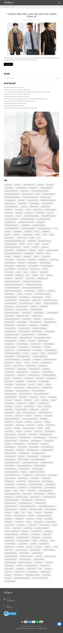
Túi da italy (27, 362)
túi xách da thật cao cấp (10, 440)
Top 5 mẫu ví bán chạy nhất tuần (12, 353)
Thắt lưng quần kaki (36, 347)
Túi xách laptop (20, 450)
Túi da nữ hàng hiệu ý (44, 381)
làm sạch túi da (19, 278)
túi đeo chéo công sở (19, 387)
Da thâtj (51, 234)
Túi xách (47, 428)
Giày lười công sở (21, 259)
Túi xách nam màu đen (24, 468)
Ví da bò (30, 512)
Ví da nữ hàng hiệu (35, 534)
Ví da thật (35, 540)
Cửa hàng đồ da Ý (41, 222)
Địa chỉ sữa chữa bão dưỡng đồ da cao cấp (14, 240)
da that (37, 234)
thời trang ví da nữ (9, 350)
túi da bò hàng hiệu (9, 356)
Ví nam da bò (39, 556)
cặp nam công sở (38, 209)
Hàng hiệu (35, 275)
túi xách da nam (32, 434)
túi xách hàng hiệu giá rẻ (47, 447)
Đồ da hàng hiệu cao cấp (44, 240)
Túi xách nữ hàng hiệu (47, 481)
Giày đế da (7, 256)
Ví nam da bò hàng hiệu (25, 559)
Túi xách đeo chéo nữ (36, 440)
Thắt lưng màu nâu (33, 325)
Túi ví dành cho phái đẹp (28, 428)
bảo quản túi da (24, 191)
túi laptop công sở (21, 403)
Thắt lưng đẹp (37, 319)
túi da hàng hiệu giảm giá (50, 359)
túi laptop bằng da (9, 403)
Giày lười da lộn (31, 259)
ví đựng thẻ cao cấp (43, 543)
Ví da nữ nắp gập (36, 537)
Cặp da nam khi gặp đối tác (11, 206)
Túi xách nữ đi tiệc (21, 481)
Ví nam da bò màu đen (39, 559)
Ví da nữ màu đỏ (46, 534)
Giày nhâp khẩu (8, 275)
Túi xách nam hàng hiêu (40, 465)
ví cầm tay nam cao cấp (21, 496)
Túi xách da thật (52, 437)
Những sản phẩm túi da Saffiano (12, 287)
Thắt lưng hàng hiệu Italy (35, 322)
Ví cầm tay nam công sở (49, 496)
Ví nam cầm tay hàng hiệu (11, 556)
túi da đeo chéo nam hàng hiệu (12, 359)
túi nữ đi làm (38, 422)
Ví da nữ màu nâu (9, 537)
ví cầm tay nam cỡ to (35, 496)
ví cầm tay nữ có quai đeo (36, 509)
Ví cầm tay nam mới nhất (10, 509)
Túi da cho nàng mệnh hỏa (23, 356)
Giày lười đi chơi (42, 259)
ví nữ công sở (8, 571)
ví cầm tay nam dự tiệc (10, 503)
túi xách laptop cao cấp (32, 450)
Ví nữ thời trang (46, 575)
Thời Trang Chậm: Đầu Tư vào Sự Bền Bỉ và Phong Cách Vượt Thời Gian (20, 101)
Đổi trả (32, 626)
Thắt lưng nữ (31, 340)
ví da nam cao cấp (51, 521)
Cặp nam (28, 209)
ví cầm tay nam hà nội (40, 503)
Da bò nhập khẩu (17, 231)
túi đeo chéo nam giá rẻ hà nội (41, 393)
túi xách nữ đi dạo (46, 478)
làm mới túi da (8, 278)
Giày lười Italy (21, 262)
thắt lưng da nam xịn (36, 315)
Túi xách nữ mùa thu (50, 484)
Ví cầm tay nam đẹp (40, 500)
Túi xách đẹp (8, 443)
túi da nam (7, 365)
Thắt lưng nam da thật (37, 331)
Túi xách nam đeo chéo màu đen (12, 462)
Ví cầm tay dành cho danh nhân (12, 493)
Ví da (23, 512)
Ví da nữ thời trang (9, 540)
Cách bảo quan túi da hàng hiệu (30, 197)
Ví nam (55, 546)
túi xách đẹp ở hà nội (32, 443)
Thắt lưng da (33, 306)
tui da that (31, 384)
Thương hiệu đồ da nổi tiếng (23, 350)
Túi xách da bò (28, 431)
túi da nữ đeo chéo (51, 378)
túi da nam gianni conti (22, 372)
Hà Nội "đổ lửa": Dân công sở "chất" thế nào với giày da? (16, 96)
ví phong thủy (8, 578)
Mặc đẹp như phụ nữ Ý (42, 278)
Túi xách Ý (7, 490)
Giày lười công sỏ (9, 259)
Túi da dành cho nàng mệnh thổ (40, 356)
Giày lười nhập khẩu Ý (10, 269)
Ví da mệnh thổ (8, 521)
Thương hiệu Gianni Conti (51, 350)
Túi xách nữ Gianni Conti (34, 481)
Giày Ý (28, 275)
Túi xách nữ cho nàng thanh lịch (12, 475)
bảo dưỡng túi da (33, 187)
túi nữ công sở (19, 415)
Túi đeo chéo (8, 387)
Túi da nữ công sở (29, 378)
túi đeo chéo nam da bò (10, 393)
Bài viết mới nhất (10, 83)
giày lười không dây (32, 262)
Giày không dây (27, 256)
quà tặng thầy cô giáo (37, 297)
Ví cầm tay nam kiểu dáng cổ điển (28, 506)
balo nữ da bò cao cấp (29, 184)
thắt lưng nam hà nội (42, 334)
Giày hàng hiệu (17, 256)
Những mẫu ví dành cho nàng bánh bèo (14, 284)
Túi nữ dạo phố (44, 418)
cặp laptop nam (18, 209)
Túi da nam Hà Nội (35, 372)
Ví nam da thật (49, 562)
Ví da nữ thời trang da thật (23, 540)
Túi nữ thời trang (19, 425)
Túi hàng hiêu (8, 400)
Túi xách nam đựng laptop (46, 462)
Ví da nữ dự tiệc (48, 531)
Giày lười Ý (45, 269)
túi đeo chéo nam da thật (25, 393)
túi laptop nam (8, 406)
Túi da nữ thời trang (21, 384)
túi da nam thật (21, 375)
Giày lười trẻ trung (35, 269)
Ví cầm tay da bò (31, 490)
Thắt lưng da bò (8, 309)
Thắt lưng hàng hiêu (9, 322)
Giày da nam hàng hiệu (52, 250)
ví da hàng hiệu (29, 518)
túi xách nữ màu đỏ (21, 484)
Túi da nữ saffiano (9, 384)
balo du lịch (17, 184)
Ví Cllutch (16, 512)
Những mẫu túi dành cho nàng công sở (31, 281)
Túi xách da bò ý (38, 431)
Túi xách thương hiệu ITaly (35, 487)
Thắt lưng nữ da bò (9, 343)
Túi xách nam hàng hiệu (10, 468)
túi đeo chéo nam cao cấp (23, 390)
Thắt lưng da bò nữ (26, 312)
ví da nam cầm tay (39, 521)
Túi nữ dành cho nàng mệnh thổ (30, 418)
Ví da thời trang (43, 540)
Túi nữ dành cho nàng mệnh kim (12, 418)
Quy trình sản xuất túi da (10, 300)
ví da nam (28, 521)
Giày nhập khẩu (19, 275)
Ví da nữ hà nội (24, 534)
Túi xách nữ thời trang (10, 487)
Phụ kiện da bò (41, 290)
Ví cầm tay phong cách (50, 509)
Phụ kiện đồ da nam (9, 294)
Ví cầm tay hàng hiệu (39, 493)
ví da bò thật (8, 515)
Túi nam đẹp (44, 409)
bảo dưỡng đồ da (9, 187)
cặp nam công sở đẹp (50, 209)
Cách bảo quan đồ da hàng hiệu (12, 197)
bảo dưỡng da (50, 184)
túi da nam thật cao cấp (34, 375)
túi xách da (18, 431)
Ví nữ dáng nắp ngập (32, 571)
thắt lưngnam (47, 347)
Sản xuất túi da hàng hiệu (10, 303)
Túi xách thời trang (23, 487)
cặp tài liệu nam (9, 215)
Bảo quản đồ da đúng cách (11, 191)
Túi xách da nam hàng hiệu (40, 437)
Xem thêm (8, 64)
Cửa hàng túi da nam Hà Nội (28, 228)
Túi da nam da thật (22, 368)
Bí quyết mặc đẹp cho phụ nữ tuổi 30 (40, 191)
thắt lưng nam (44, 325)
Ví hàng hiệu (29, 546)
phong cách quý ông (29, 290)
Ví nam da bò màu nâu (10, 562)
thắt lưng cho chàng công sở (50, 303)
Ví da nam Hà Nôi (21, 525)
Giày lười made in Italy (45, 262)
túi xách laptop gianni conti (38, 453)
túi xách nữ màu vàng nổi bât (36, 484)
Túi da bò (43, 353)
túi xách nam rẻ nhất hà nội (11, 471)
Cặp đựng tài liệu (45, 206)
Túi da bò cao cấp (52, 353)
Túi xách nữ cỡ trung (27, 475)
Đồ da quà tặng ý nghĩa (10, 244)
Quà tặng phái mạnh (24, 297)
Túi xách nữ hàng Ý (9, 484)
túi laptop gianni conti (43, 403)
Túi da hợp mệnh (8, 362)
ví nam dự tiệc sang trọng (31, 565)
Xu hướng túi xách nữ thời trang (40, 578)
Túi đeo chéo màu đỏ (46, 387)
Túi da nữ (7, 378)
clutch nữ (19, 215)
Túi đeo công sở (34, 397)
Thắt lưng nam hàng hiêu (10, 337)
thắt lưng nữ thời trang (10, 347)
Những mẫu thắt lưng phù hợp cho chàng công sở (32, 15)
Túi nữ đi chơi (19, 422)
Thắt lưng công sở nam (22, 306)
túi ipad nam (44, 400)
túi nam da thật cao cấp (21, 409)
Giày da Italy (32, 250)
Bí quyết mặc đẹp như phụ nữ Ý (12, 194)
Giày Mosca (34, 272)
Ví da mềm (39, 518)
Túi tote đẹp (40, 425)
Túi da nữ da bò (39, 378)
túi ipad (36, 400)
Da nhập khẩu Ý (45, 231)
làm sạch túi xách (30, 278)
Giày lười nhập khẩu (33, 265)
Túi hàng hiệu (18, 400)
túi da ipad (18, 362)
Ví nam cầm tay (8, 550)
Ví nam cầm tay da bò (35, 550)
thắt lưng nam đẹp (49, 331)
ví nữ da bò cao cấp (19, 571)
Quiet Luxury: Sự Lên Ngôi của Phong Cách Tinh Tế (15, 103)
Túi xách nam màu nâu (38, 468)
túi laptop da (32, 403)
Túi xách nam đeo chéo (23, 459)
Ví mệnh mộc (47, 546)
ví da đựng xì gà (19, 518)
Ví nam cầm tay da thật (49, 550)
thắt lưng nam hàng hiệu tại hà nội (42, 337)
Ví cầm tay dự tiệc (27, 493)
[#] (31, 144)
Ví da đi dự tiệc (8, 518)
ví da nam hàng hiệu (44, 525)
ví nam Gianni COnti (45, 565)
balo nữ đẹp (40, 184)
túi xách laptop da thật (10, 453)
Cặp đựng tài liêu (34, 206)
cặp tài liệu (50, 212)
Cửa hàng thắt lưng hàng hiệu (11, 228)
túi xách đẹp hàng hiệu (19, 443)
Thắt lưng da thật (26, 319)
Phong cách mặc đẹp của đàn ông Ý (13, 290)
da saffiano (7, 234)
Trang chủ (6, 6)
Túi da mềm (35, 362)
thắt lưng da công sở (38, 312)
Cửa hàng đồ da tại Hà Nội (43, 219)
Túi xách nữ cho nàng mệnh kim (37, 471)
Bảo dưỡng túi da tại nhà (46, 187)
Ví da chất (31, 515)
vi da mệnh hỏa (48, 518)
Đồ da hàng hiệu (31, 240)
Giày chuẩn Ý (35, 247)
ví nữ (40, 568)
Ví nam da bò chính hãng (10, 559)
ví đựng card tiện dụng (10, 543)
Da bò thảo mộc (28, 231)
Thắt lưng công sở (9, 306)
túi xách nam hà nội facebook (24, 465)
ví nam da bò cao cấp (50, 556)
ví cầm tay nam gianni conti (25, 503)
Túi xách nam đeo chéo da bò (38, 459)
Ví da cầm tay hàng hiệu (20, 515)
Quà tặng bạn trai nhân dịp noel (43, 294)
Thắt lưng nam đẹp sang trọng (11, 334)
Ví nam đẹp (19, 565)
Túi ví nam (39, 428)
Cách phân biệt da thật (10, 200)
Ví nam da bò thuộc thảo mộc (25, 562)
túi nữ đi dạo (28, 422)
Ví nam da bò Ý (39, 562)
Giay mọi (18, 272)
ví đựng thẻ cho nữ (9, 546)
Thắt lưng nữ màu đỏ (49, 343)
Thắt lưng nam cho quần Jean (39, 328)
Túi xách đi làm (44, 443)
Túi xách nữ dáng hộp (10, 478)
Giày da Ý (48, 253)
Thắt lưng (38, 303)
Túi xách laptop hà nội (10, 456)
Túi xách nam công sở (33, 456)
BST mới (38, 194)
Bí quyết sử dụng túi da (27, 194)
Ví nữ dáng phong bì (45, 571)
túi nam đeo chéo (34, 409)
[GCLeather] (9, 2)
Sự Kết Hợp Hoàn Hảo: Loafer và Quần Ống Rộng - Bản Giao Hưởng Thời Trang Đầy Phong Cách (25, 98)
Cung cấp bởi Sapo (42, 628)
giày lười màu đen (9, 265)
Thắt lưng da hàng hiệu (52, 312)
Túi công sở (34, 353)
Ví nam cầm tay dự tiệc (37, 553)
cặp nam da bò (8, 212)
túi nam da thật (8, 409)
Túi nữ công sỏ (8, 415)
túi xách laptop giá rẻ (24, 453)
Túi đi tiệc (43, 397)
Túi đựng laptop (52, 397)
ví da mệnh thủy (19, 521)
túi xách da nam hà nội (25, 437)
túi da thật (48, 384)
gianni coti (26, 247)
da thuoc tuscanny (21, 237)
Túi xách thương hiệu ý (50, 487)
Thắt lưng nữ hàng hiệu (22, 343)
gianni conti (45, 244)
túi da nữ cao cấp (17, 378)
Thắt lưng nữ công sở (43, 340)
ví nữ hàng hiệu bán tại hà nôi (32, 575)
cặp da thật (23, 206)
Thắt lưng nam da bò (23, 331)
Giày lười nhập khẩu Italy (46, 265)
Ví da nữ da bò (25, 531)
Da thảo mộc (16, 234)
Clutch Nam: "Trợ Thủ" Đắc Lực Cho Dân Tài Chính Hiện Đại (17, 94)
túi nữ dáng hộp (48, 415)
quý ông (48, 297)
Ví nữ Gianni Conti (18, 575)
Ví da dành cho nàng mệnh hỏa (44, 515)
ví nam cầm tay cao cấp (21, 550)
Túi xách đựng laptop (9, 447)
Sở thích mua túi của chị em (26, 303)
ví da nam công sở (9, 525)
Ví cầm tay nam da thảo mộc (11, 500)
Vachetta (15, 490)
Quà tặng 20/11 (29, 294)
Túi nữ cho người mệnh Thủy (45, 412)
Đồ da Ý (29, 244)
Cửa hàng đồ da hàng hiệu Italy (27, 219)
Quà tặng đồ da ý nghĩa (10, 297)
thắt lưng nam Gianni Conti (28, 334)
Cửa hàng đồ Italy (25, 225)
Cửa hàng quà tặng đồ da (38, 225)
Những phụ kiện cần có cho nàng (33, 284)
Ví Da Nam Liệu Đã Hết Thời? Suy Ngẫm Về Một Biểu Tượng (17, 89)
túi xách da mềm (22, 434)
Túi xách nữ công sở (40, 475)
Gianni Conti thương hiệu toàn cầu (12, 247)
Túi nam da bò (47, 406)
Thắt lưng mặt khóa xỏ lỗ (49, 322)
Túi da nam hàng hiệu (47, 372)
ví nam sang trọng (31, 568)
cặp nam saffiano (40, 212)
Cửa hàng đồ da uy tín (10, 222)
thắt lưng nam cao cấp (24, 328)
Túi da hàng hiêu (26, 359)
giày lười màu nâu (21, 265)
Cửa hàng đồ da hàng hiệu (11, 219)
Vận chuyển (24, 626)
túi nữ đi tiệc (47, 422)
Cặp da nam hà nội (34, 203)
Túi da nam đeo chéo (34, 368)
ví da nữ (7, 528)
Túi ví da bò (7, 428)
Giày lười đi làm (53, 259)
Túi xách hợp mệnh (9, 450)
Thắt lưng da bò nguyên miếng (11, 312)
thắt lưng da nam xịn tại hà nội (12, 319)
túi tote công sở (30, 425)
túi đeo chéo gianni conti (33, 387)
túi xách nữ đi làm (9, 481)
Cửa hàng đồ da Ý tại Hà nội (11, 225)
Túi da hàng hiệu (37, 359)
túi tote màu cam (50, 425)
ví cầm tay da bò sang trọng (45, 490)
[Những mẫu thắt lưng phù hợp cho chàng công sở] (31, 38)
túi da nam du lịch (9, 372)
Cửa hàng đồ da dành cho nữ (48, 215)
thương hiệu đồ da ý (37, 350)
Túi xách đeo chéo (24, 440)
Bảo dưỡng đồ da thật (21, 187)
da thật (44, 234)
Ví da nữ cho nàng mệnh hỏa (41, 528)
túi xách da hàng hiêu (10, 434)
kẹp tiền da (49, 275)
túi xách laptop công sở (47, 450)
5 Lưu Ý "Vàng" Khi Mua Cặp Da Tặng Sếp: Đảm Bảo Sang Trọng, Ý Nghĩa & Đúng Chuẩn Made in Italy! (27, 92)
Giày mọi (26, 272)
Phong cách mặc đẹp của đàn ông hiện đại (32, 287)
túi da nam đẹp (45, 368)
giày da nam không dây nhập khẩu (13, 253)
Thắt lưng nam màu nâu (10, 340)
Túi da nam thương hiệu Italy (49, 375)
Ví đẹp (52, 540)
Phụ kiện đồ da (51, 290)
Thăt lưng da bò (43, 306)
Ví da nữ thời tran (47, 537)
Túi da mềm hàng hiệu (46, 362)
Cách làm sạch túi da (45, 197)
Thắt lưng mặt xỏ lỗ (9, 325)
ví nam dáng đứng (9, 565)
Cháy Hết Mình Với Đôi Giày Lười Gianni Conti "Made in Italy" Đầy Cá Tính (20, 108)
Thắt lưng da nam (9, 315)
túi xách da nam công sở (10, 437)
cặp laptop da (8, 209)
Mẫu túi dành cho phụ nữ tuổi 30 (12, 281)
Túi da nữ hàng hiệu (31, 381)
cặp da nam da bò (22, 203)
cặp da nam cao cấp (32, 200)
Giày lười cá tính (45, 256)
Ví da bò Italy (38, 512)
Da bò (55, 228)
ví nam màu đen (20, 568)
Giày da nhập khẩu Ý (28, 253)
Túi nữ (18, 412)
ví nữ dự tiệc (8, 575)
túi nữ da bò (28, 415)
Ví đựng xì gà (20, 546)
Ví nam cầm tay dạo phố (10, 553)
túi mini (39, 406)
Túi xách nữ (23, 471)
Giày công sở (45, 247)
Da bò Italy (7, 231)
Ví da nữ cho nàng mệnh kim (11, 531)
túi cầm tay (25, 353)
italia (42, 275)
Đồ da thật (22, 244)
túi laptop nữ (18, 406)
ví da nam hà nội (32, 525)
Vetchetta (22, 490)
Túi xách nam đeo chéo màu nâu (30, 462)
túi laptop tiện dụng (29, 406)
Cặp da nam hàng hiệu (47, 203)
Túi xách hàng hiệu (34, 447)
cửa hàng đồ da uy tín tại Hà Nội (26, 222)
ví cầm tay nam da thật (27, 500)
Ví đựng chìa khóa (23, 543)
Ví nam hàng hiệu (9, 568)
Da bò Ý (36, 231)
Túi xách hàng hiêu (22, 447)
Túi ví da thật (17, 428)
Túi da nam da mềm (9, 368)
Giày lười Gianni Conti (10, 262)
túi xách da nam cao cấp (45, 434)
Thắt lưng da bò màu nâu (36, 309)
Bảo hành (39, 626)
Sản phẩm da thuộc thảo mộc (50, 300)
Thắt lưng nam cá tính (10, 328)
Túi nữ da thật (38, 415)
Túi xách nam (21, 456)
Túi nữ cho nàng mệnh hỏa (29, 412)
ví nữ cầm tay (48, 568)
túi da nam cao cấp (18, 365)
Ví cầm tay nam (8, 496)
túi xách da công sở (50, 431)
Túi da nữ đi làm (8, 381)
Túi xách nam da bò (45, 456)
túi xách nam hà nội (9, 465)
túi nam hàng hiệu (9, 412)
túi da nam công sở (30, 365)
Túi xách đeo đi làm (48, 440)
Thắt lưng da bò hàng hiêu (21, 309)
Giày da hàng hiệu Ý (21, 250)
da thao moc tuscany (27, 234)
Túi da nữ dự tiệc (19, 381)
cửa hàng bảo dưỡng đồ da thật (31, 215)
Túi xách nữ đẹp (34, 478)
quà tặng (20, 294)
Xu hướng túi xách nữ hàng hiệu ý (22, 578)
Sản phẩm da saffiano (24, 300)
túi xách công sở (9, 431)
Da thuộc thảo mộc (9, 237)
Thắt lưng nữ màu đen (36, 343)
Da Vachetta (31, 237)
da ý (39, 237)
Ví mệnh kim (38, 546)
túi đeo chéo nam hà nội (10, 397)
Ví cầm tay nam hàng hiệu (11, 506)
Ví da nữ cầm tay (16, 528)
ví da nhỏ (54, 525)
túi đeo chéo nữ (23, 397)
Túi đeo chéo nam (9, 390)
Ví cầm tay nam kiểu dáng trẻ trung (46, 506)
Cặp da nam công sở (10, 203)
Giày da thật (39, 253)
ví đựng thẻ (33, 543)
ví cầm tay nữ (23, 509)
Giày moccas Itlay (9, 272)
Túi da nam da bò (42, 365)
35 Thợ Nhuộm (8, 184)
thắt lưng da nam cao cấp (23, 315)
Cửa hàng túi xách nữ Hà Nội (44, 228)
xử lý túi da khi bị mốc (10, 581)
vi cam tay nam (51, 493)
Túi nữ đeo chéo (8, 422)
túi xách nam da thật (9, 459)
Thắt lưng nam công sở (10, 331)
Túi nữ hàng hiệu (9, 425)
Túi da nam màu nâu (9, 375)
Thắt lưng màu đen (22, 325)
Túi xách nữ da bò (52, 475)
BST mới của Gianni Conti (48, 194)
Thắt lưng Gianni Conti (48, 319)
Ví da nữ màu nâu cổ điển (22, 537)
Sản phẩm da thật (36, 300)
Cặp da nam (21, 200)
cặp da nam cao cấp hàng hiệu (48, 200)
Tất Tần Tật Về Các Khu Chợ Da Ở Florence (13, 87)
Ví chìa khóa (8, 512)
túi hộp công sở (27, 400)
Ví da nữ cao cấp (28, 528)
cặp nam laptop (28, 212)
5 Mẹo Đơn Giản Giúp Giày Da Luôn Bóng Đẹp (14, 105)
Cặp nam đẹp (19, 212)
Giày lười (36, 256)
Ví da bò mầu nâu (48, 512)
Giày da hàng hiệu (9, 250)
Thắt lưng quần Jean (23, 347)
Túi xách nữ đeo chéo (23, 478)
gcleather (37, 244)
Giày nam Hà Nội (43, 272)
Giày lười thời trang (23, 269)
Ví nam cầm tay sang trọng (26, 556)
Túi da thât (39, 384)
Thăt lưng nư (22, 340)
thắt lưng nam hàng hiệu (25, 337)
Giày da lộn (40, 250)
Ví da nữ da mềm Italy (36, 531)
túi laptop (53, 400)
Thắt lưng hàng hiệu (22, 322)
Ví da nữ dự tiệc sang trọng (11, 534)
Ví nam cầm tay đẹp (24, 553)
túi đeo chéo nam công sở (38, 390)
